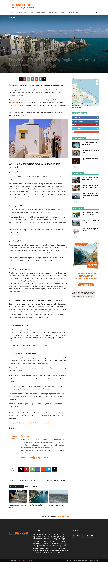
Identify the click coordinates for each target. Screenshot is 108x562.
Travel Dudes (26, 436)
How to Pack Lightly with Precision (90, 229)
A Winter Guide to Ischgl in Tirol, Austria (90, 178)
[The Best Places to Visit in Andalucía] (76, 145)
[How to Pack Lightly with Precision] (76, 231)
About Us (74, 560)
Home (10, 17)
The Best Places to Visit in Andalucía (90, 143)
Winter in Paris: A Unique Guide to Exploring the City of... (90, 187)
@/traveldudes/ (64, 517)
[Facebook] (32, 79)
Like (97, 117)
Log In (97, 560)
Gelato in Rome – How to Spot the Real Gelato (22, 480)
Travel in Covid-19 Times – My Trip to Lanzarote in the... (90, 195)
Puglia (14, 102)
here (23, 115)
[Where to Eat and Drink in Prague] (76, 153)
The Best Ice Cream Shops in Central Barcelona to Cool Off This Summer (17, 505)
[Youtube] (92, 536)
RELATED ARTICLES (16, 486)
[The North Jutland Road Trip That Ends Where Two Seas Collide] (58, 496)
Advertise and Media (83, 560)
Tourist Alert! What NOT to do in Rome (57, 480)
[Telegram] (40, 79)
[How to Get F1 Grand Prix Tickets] (76, 223)
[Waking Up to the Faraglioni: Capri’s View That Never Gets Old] (38, 496)
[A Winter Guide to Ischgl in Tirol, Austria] (76, 180)
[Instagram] (39, 457)
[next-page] (13, 511)
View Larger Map (76, 107)
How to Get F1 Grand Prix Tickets (90, 221)
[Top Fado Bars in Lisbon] (76, 161)
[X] (21, 79)
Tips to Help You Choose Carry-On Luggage (90, 213)
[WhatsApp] (28, 79)
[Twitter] (47, 457)
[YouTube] (45, 457)
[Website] (33, 457)
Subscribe (95, 131)
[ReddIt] (36, 79)
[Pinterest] (24, 79)
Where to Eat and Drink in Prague (90, 151)
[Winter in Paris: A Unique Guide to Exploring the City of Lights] (76, 188)
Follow (96, 121)
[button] (97, 13)
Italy (50, 90)
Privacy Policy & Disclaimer (25, 560)
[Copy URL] (44, 79)
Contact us (92, 560)
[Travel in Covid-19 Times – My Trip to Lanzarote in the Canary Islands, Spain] (76, 196)
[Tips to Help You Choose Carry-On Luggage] (76, 215)
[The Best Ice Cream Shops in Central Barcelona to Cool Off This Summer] (18, 496)
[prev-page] (10, 511)
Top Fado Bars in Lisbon (90, 159)
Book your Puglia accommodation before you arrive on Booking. (32, 423)
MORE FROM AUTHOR (32, 486)
